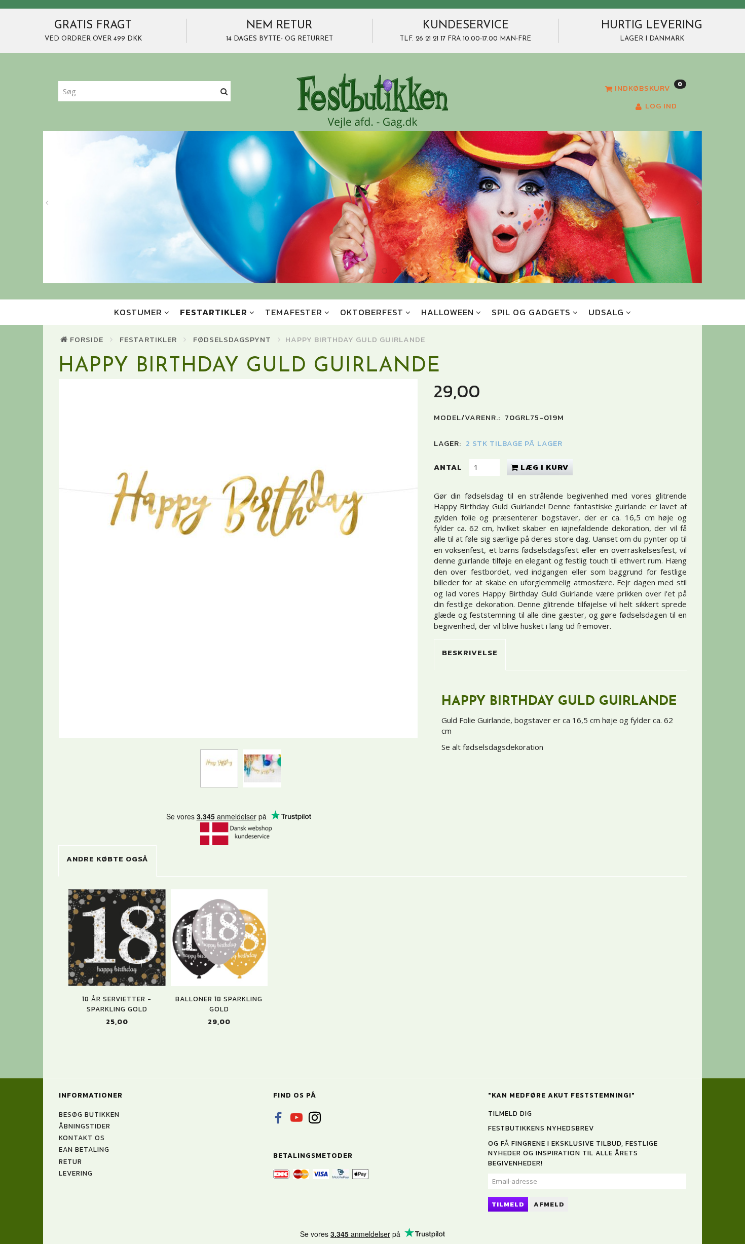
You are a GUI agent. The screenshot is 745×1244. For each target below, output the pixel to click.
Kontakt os (82, 1138)
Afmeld (549, 1204)
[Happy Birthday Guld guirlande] (238, 558)
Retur (70, 1161)
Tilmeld (508, 1204)
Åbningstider (84, 1126)
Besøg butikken (89, 1114)
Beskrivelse (470, 652)
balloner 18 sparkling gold (219, 1003)
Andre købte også (107, 858)
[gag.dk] (372, 100)
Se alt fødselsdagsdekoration (492, 747)
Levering (76, 1173)
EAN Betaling (84, 1149)
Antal (449, 467)
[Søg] (224, 91)
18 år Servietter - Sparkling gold (117, 1003)
